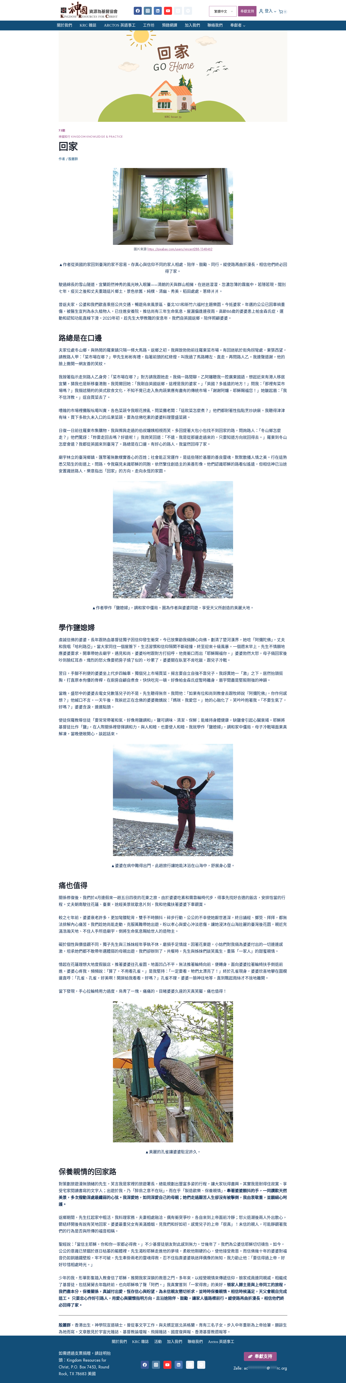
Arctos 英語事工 (120, 25)
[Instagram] (148, 11)
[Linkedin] (158, 11)
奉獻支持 (247, 11)
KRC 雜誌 (88, 25)
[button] (275, 11)
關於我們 (64, 25)
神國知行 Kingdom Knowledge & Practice (91, 137)
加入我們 (192, 25)
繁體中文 (220, 11)
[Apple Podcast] (178, 11)
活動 (158, 1342)
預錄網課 (169, 25)
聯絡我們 (215, 25)
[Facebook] (138, 11)
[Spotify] (188, 11)
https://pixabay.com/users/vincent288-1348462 (180, 249)
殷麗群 (73, 159)
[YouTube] (168, 11)
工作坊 (148, 25)
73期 (62, 130)
